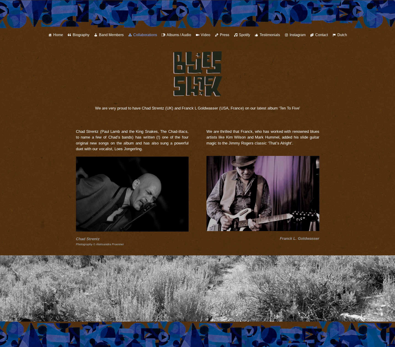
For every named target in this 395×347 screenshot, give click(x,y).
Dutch (342, 35)
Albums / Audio (179, 35)
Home (58, 35)
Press (224, 35)
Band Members (111, 35)
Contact (321, 35)
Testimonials (270, 35)
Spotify (244, 35)
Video (205, 35)
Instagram (298, 35)
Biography (81, 35)
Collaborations (145, 35)
